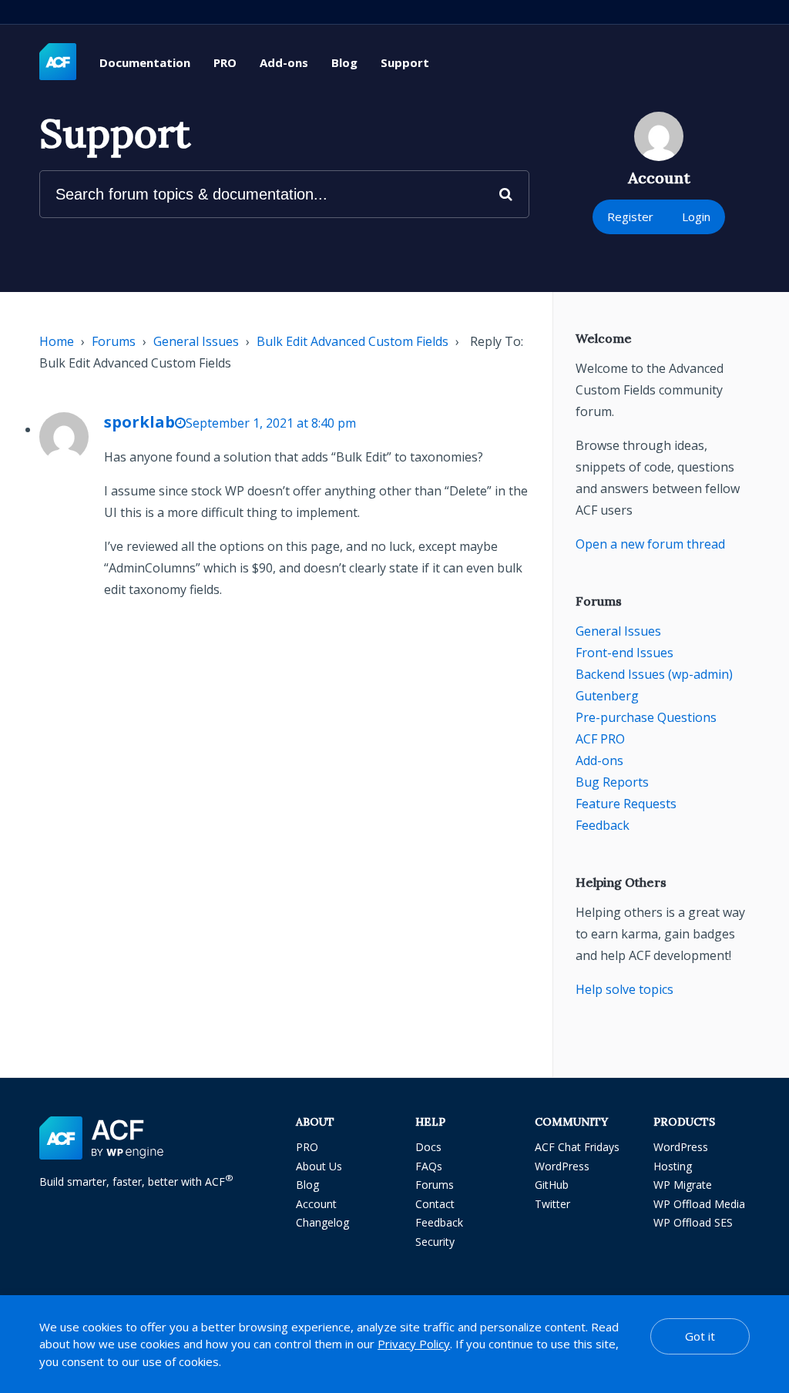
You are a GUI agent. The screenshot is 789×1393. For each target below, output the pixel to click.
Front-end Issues (624, 652)
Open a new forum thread (650, 543)
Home (56, 341)
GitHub (552, 1184)
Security (435, 1241)
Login (696, 216)
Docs (428, 1147)
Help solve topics (624, 989)
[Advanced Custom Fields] (58, 62)
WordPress (562, 1166)
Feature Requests (626, 803)
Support (405, 62)
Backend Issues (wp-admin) (654, 674)
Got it (700, 1336)
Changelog (322, 1222)
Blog (344, 62)
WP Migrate (682, 1184)
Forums (114, 341)
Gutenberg (607, 695)
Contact (435, 1204)
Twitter (552, 1204)
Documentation (144, 62)
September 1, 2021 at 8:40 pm (271, 423)
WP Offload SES (693, 1222)
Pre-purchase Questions (646, 717)
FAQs (428, 1166)
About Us (319, 1166)
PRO (225, 62)
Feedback (603, 825)
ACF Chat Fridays (577, 1147)
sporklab (139, 421)
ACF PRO (600, 738)
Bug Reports (612, 782)
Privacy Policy (414, 1343)
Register (630, 216)
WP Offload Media (699, 1204)
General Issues (196, 341)
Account (316, 1204)
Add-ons (284, 62)
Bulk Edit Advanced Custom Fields (352, 341)
